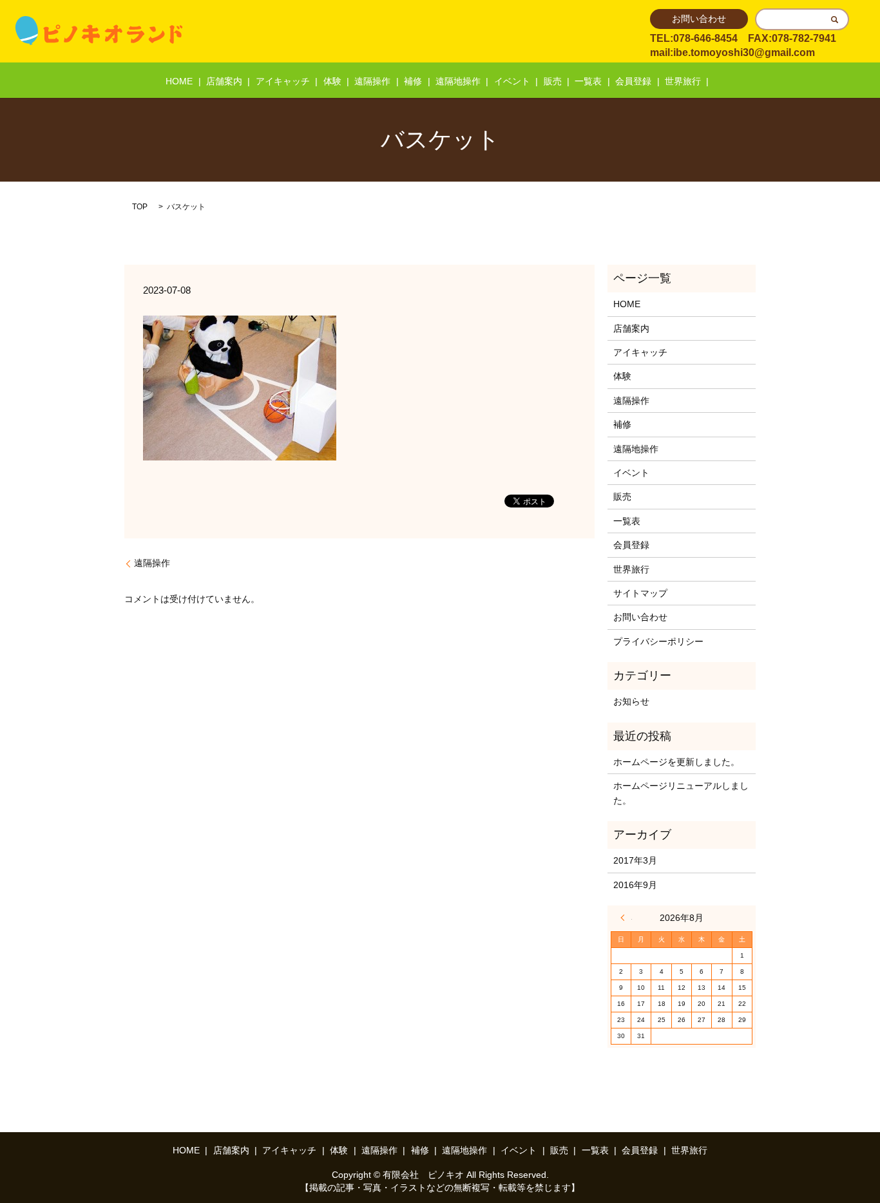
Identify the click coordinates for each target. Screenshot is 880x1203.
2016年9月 (635, 885)
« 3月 (626, 918)
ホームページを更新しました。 (676, 762)
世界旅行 (683, 81)
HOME (179, 81)
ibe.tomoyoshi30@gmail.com (744, 52)
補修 (413, 81)
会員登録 (633, 81)
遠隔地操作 (458, 81)
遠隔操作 (372, 81)
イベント (512, 81)
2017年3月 (635, 860)
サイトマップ (640, 593)
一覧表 (588, 81)
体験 (332, 81)
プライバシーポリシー (658, 641)
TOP (140, 206)
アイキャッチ (283, 81)
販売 (553, 81)
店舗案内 (224, 81)
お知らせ (631, 701)
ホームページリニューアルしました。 (681, 793)
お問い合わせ (699, 19)
